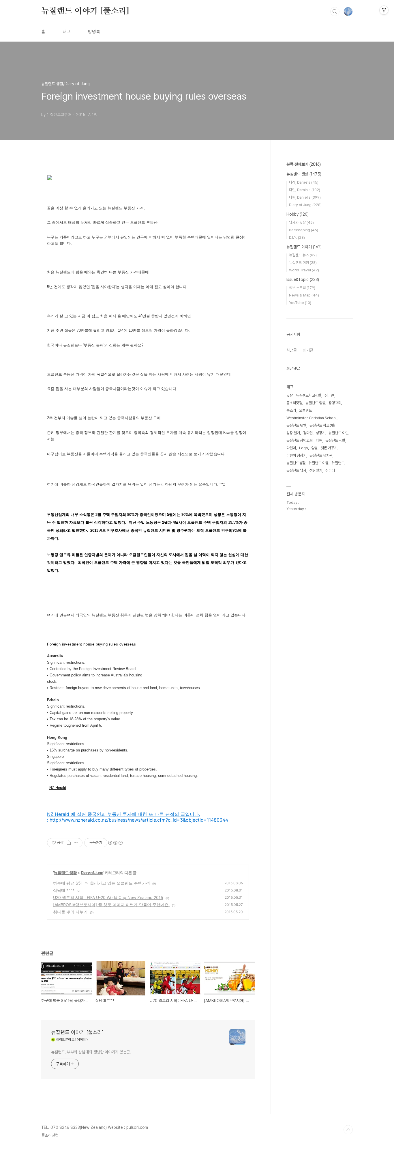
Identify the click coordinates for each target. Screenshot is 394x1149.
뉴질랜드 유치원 (321, 455)
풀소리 (291, 410)
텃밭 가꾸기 (329, 448)
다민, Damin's (304, 190)
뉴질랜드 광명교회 (299, 440)
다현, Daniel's (305, 197)
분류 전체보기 (303, 164)
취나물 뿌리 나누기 (70, 911)
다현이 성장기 (296, 455)
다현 (319, 440)
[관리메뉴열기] (384, 10)
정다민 (329, 395)
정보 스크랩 (302, 288)
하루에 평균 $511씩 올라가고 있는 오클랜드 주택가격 (101, 883)
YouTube (300, 303)
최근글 (291, 350)
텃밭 (289, 395)
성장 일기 (293, 433)
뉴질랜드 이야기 (304, 247)
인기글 (308, 350)
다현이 (291, 448)
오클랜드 (305, 410)
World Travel (304, 270)
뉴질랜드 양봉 (315, 403)
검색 (335, 11)
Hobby (297, 214)
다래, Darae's (303, 182)
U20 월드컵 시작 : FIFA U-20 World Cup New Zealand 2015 (108, 897)
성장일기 (315, 470)
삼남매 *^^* (63, 890)
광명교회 (335, 403)
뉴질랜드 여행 (303, 262)
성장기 (320, 433)
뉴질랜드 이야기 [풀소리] (85, 11)
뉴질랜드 (338, 463)
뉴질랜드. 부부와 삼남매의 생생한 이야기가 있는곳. (91, 1052)
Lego (303, 448)
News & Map (304, 295)
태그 (67, 31)
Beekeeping (303, 230)
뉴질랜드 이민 (338, 433)
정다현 (308, 433)
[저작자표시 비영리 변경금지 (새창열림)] (115, 842)
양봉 (314, 448)
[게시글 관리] (76, 842)
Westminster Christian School (311, 418)
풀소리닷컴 (294, 403)
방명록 (94, 31)
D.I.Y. (297, 237)
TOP (348, 1129)
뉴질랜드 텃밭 (296, 425)
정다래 (330, 470)
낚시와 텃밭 (301, 222)
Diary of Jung (92, 872)
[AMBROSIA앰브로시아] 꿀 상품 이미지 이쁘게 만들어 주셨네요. (111, 904)
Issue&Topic (302, 279)
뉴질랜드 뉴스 (303, 255)
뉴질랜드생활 (295, 463)
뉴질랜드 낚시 (296, 470)
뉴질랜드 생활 (65, 872)
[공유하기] (68, 842)
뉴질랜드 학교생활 (322, 425)
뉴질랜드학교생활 (308, 395)
